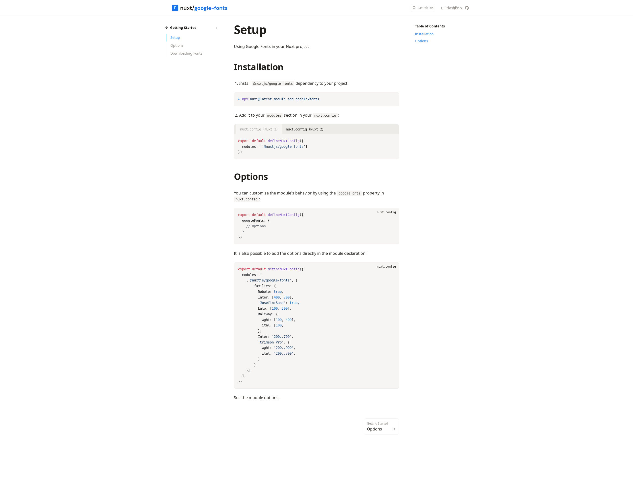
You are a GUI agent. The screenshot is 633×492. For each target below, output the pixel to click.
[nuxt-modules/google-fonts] (467, 8)
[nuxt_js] (455, 8)
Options (251, 177)
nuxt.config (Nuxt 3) (259, 129)
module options (263, 397)
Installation (258, 67)
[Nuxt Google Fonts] (199, 7)
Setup (250, 29)
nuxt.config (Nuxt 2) (305, 129)
